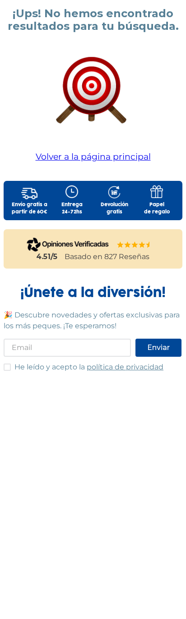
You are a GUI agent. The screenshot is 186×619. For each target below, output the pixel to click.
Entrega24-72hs (72, 208)
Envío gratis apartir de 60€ (29, 208)
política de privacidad (125, 367)
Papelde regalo (157, 208)
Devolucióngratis (114, 208)
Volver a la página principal (93, 156)
